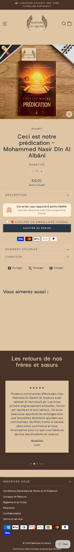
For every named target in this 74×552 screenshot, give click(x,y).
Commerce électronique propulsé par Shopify (37, 549)
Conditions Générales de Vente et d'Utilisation (30, 491)
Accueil (36, 129)
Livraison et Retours (14, 497)
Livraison (13, 257)
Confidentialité (12, 513)
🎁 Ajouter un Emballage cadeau (39, 222)
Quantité (37, 165)
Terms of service (13, 519)
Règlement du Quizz (15, 502)
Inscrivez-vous (16, 481)
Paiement (9, 508)
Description (16, 195)
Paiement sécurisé (21, 249)
